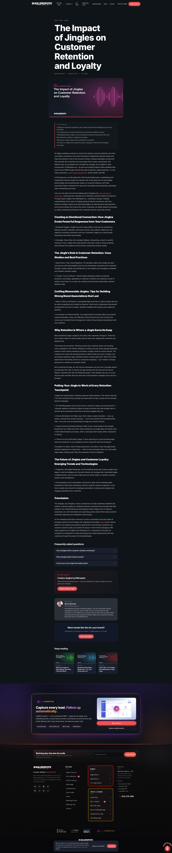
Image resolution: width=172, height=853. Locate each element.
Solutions (68, 4)
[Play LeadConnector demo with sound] (116, 709)
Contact (112, 4)
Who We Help (59, 4)
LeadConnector (96, 4)
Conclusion (60, 145)
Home (56, 20)
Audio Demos (94, 779)
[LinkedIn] (48, 786)
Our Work (77, 4)
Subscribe (130, 754)
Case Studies (70, 792)
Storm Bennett (70, 604)
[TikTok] (48, 791)
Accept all (112, 846)
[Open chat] (167, 848)
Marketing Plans (85, 4)
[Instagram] (43, 786)
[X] (39, 786)
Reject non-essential (98, 846)
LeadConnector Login (96, 814)
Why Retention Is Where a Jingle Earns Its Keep (72, 137)
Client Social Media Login (97, 810)
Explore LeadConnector (116, 728)
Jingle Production (71, 772)
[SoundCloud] (39, 791)
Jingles (66, 20)
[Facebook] (35, 786)
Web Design (69, 784)
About (105, 4)
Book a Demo (116, 723)
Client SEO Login (95, 806)
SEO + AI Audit (97, 801)
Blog (61, 20)
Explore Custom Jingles (67, 588)
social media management (77, 173)
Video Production (71, 780)
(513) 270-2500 (122, 4)
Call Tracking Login (95, 818)
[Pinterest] (43, 791)
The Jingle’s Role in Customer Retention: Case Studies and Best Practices (80, 132)
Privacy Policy (81, 847)
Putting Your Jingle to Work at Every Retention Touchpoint (75, 140)
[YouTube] (35, 791)
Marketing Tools (71, 804)
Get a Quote (134, 4)
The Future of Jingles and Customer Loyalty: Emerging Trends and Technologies (82, 143)
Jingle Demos (94, 775)
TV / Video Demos (95, 783)
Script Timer (94, 797)
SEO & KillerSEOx (72, 776)
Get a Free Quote (86, 636)
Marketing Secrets (71, 800)
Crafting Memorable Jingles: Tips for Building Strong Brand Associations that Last (83, 135)
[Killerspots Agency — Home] (42, 4)
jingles (102, 522)
